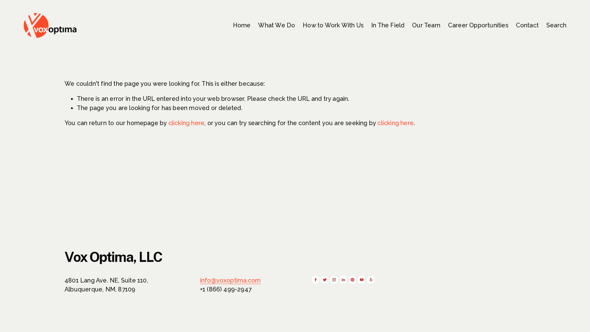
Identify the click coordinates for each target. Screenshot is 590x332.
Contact (527, 25)
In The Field (387, 25)
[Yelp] (371, 279)
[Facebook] (315, 279)
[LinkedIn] (343, 279)
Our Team (426, 25)
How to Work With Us (333, 25)
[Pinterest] (352, 279)
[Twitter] (324, 279)
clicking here (186, 123)
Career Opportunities (478, 25)
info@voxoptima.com (230, 280)
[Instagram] (334, 279)
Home (242, 25)
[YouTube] (361, 279)
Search (556, 25)
